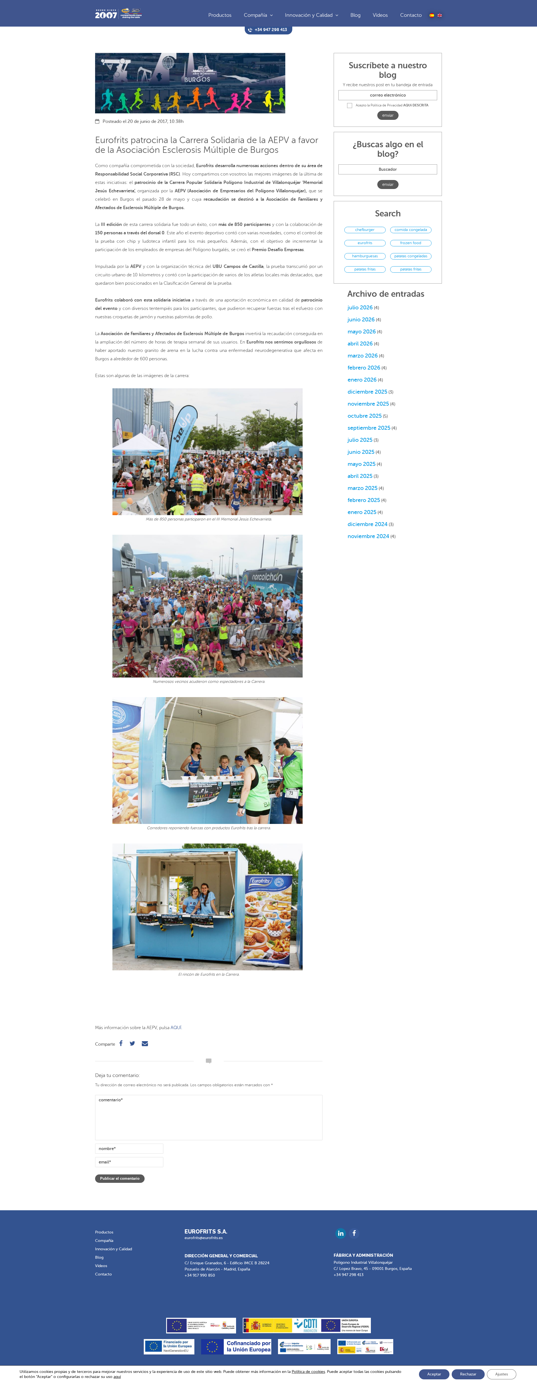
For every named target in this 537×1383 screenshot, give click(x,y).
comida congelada (411, 230)
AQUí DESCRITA (415, 105)
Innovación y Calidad (309, 15)
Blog (355, 15)
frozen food (410, 243)
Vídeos (380, 15)
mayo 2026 (362, 331)
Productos (220, 15)
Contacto (411, 15)
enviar (388, 115)
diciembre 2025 (367, 392)
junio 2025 (361, 452)
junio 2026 (361, 319)
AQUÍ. (176, 1027)
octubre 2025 (365, 416)
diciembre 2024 (368, 524)
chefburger (365, 230)
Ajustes (501, 1374)
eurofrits (365, 243)
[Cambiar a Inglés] (439, 15)
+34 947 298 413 (349, 1275)
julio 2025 (360, 440)
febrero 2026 (364, 368)
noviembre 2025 (368, 404)
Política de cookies (308, 1372)
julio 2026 (360, 307)
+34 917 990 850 (200, 1275)
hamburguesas (365, 256)
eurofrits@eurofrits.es (204, 1238)
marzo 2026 (363, 355)
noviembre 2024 (368, 536)
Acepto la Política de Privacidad (392, 105)
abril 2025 (360, 476)
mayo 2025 (362, 464)
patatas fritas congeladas (410, 270)
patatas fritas (365, 269)
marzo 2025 (363, 488)
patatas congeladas (410, 256)
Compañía (255, 15)
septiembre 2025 (369, 428)
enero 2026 (362, 380)
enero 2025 (362, 512)
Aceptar (434, 1374)
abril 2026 (360, 343)
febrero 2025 (364, 500)
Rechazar (468, 1374)
